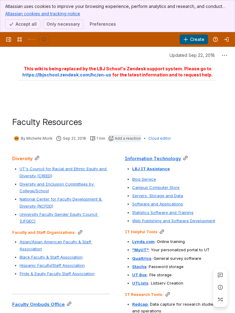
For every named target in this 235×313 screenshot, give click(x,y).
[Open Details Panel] (220, 287)
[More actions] (224, 55)
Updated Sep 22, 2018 (192, 55)
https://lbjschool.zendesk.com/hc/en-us (66, 74)
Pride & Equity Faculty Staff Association (57, 273)
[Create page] (220, 299)
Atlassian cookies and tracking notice (42, 13)
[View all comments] (220, 275)
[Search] (44, 39)
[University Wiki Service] (32, 39)
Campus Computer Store (156, 187)
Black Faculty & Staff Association (51, 257)
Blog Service (144, 179)
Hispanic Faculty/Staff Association (52, 265)
